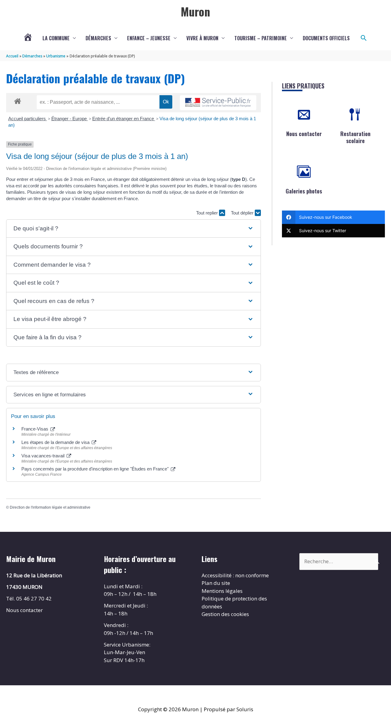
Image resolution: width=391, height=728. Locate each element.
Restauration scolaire (355, 137)
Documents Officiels (326, 38)
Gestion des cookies (225, 614)
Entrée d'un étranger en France (123, 118)
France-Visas (35, 428)
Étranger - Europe (69, 118)
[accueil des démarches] (17, 100)
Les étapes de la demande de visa (56, 442)
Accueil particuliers (27, 118)
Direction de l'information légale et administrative (50, 507)
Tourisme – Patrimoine (260, 38)
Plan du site (216, 582)
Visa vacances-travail (43, 455)
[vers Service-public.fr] (218, 102)
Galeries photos (304, 191)
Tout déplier (243, 212)
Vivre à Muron (202, 38)
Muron (195, 11)
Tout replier (207, 212)
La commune (56, 38)
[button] (364, 38)
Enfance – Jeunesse (148, 38)
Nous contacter (304, 134)
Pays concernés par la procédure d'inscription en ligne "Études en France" (95, 468)
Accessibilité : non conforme (235, 575)
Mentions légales (222, 590)
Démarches (98, 38)
